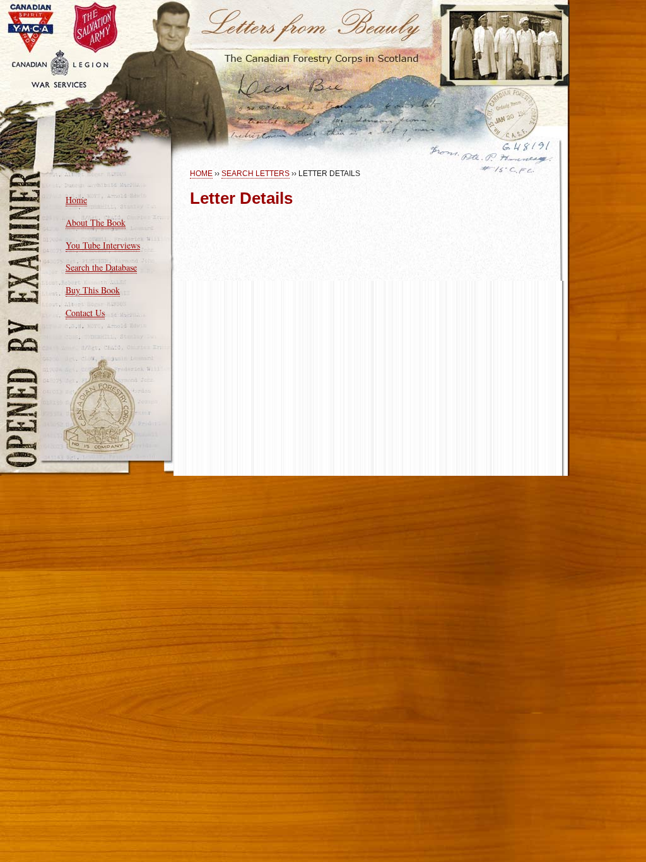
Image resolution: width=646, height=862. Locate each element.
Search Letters (255, 173)
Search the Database (101, 267)
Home (76, 200)
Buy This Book (93, 290)
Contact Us (85, 313)
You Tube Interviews (103, 245)
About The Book (96, 222)
